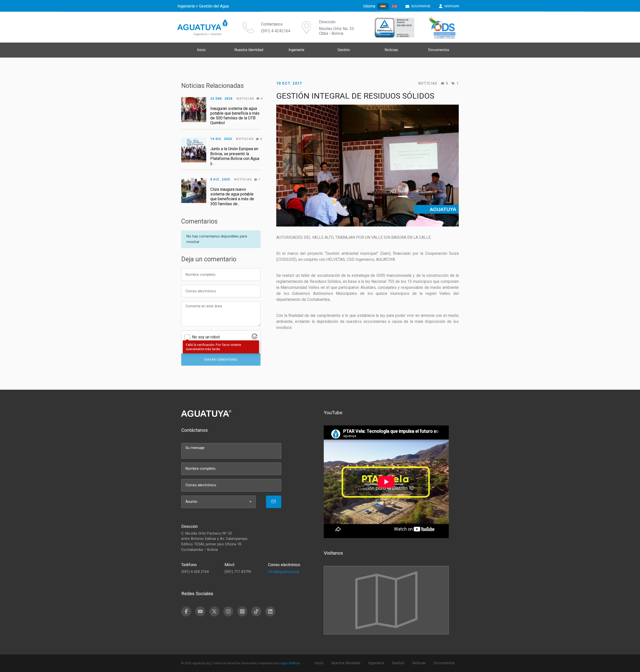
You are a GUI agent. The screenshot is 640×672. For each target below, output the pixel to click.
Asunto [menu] (191, 502)
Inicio (201, 50)
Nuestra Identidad (248, 50)
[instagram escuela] (242, 611)
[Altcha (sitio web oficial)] (254, 337)
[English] (394, 6)
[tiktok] (256, 611)
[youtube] (200, 611)
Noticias (428, 83)
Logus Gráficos (289, 663)
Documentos (438, 50)
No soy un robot (206, 337)
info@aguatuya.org (283, 572)
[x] (214, 611)
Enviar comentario (220, 359)
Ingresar (451, 6)
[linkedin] (270, 611)
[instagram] (228, 611)
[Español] (383, 6)
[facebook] (186, 611)
